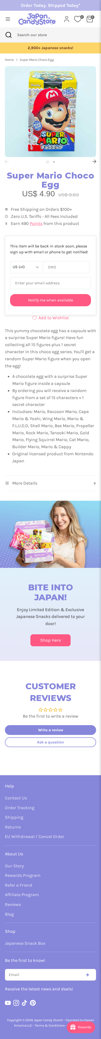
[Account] (67, 17)
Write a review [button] (50, 730)
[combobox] (38, 35)
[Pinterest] (33, 1003)
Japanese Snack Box (25, 943)
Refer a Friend (18, 885)
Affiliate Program (22, 894)
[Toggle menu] (7, 19)
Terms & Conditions (50, 1025)
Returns (13, 827)
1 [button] (47, 162)
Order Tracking (19, 807)
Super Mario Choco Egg (37, 60)
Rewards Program (22, 875)
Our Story (14, 866)
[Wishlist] (77, 19)
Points (36, 223)
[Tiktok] (24, 1003)
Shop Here (50, 640)
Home (9, 60)
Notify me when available (50, 300)
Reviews (13, 904)
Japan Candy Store (47, 1020)
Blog (9, 914)
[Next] (94, 161)
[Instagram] (16, 1003)
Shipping (14, 817)
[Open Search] (8, 35)
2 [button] (54, 162)
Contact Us (16, 798)
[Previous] (6, 161)
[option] (50, 111)
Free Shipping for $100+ (63, 48)
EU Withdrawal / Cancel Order (34, 836)
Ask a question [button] (50, 742)
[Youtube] (8, 1003)
